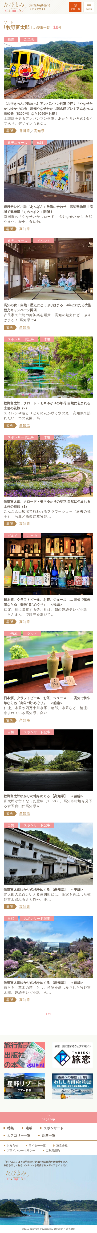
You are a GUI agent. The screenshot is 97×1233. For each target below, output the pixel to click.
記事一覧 (75, 9)
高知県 (39, 131)
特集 (10, 1128)
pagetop (48, 1119)
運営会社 (62, 1145)
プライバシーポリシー (21, 1150)
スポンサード (54, 1128)
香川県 (24, 131)
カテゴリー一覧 (18, 1135)
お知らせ (12, 1145)
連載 (29, 1128)
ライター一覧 (37, 1145)
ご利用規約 (53, 1150)
